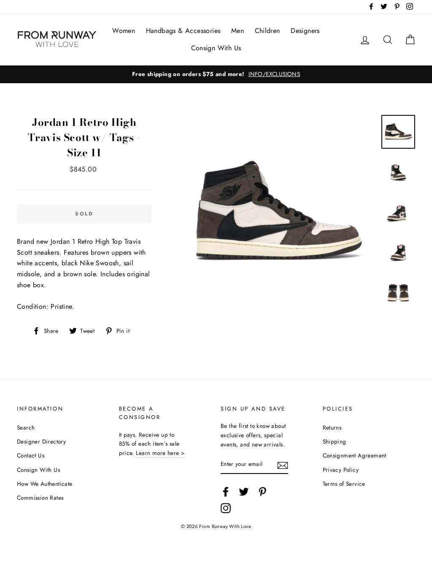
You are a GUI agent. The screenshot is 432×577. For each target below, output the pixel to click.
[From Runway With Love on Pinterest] (262, 492)
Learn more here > (159, 453)
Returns (332, 427)
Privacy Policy (341, 469)
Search (26, 427)
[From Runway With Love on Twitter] (244, 492)
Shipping (334, 441)
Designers (305, 30)
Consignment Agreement (354, 455)
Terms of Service (344, 483)
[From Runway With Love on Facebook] (226, 492)
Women (123, 30)
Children (267, 30)
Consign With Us (216, 48)
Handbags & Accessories (183, 30)
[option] (216, 74)
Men (237, 30)
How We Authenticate (45, 483)
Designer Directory (41, 441)
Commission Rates (40, 497)
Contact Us (30, 455)
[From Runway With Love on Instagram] (226, 508)
